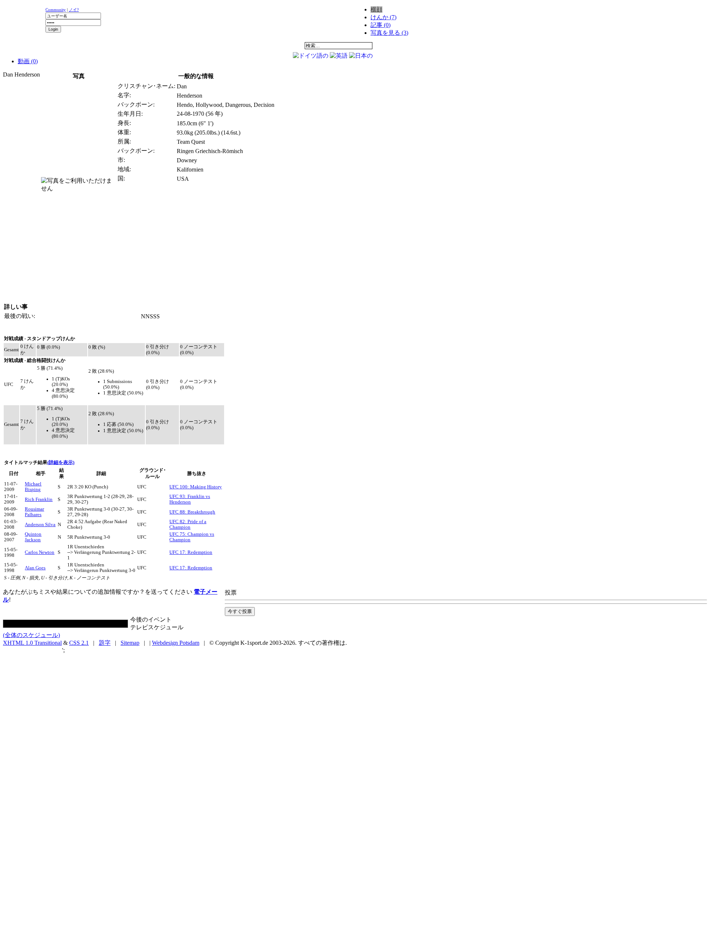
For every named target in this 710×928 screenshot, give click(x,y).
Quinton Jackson (33, 537)
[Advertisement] (93, 54)
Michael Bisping (33, 486)
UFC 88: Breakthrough (192, 512)
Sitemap (130, 643)
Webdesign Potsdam (175, 643)
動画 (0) (28, 61)
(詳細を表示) (60, 462)
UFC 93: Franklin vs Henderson (189, 499)
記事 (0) (380, 25)
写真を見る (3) (389, 33)
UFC (118, 45)
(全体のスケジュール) (31, 635)
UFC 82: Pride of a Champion (187, 524)
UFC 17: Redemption (190, 552)
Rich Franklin (39, 499)
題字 (105, 643)
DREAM (165, 45)
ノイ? (74, 9)
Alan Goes (35, 567)
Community (55, 9)
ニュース (26, 45)
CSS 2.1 (79, 643)
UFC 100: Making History (195, 487)
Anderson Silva (40, 524)
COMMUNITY (257, 45)
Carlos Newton (39, 552)
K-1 (72, 45)
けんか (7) (383, 17)
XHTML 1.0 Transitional (32, 643)
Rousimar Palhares (34, 512)
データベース (211, 45)
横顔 (376, 9)
